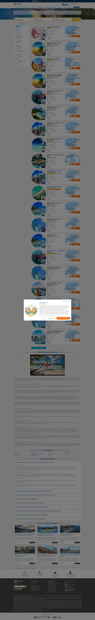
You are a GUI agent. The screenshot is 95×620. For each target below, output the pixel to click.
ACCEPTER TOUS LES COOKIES (63, 318)
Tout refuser (44, 318)
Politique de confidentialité (58, 315)
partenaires (51, 305)
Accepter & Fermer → (66, 301)
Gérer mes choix (51, 318)
